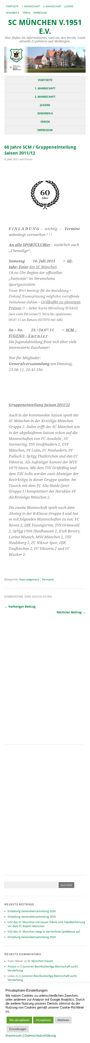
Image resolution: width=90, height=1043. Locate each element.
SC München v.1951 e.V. (45, 27)
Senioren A (12, 12)
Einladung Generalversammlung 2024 (32, 937)
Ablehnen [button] (63, 1020)
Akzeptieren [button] (43, 1020)
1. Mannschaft (31, 6)
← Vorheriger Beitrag (20, 606)
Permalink (48, 579)
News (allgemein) (29, 579)
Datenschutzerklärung (40, 1035)
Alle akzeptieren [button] (19, 1020)
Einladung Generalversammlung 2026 (32, 911)
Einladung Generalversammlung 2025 (32, 916)
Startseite (12, 6)
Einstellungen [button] (17, 1029)
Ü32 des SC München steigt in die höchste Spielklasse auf (44, 931)
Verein (26, 12)
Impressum (40, 12)
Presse (12, 966)
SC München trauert (40, 961)
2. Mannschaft (52, 6)
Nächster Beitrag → (71, 612)
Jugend (68, 6)
